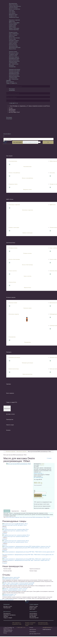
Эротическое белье (10, 242)
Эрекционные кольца (14, 17)
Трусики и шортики (13, 42)
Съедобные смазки (13, 54)
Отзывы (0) (23, 511)
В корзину (38, 495)
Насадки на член (13, 15)
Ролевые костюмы (13, 32)
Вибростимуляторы (13, 4)
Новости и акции (10, 424)
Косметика (11, 65)
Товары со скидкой (7, 617)
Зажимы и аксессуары (14, 28)
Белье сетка (12, 36)
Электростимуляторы (14, 29)
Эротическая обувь (13, 46)
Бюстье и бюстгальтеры (14, 37)
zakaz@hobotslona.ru (47, 627)
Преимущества (9, 419)
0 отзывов (49, 458)
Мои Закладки (33, 616)
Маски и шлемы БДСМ (14, 22)
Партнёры (5, 616)
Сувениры (8, 80)
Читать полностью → (38, 473)
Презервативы (12, 66)
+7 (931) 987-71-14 (13, 103)
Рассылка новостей (34, 617)
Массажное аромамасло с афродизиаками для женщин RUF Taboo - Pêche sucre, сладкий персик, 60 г (26, 560)
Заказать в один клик (38, 497)
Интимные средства (10, 297)
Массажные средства (14, 57)
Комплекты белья (13, 44)
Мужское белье (12, 48)
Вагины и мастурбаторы (14, 9)
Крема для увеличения (14, 61)
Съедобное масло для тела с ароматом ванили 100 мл (15, 542)
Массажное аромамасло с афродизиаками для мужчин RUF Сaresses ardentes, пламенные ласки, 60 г (26, 547)
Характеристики (15, 511)
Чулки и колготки (13, 43)
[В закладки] (43, 495)
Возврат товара (33, 607)
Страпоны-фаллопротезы (15, 6)
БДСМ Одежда (12, 26)
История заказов (33, 615)
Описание (7, 511)
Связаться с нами (34, 606)
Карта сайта (32, 609)
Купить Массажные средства (12, 517)
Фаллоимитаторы (13, 3)
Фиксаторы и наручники (14, 20)
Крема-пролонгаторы (14, 59)
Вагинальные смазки (13, 53)
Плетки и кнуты (12, 25)
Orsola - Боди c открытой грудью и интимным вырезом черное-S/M (17, 584)
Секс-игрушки (9, 155)
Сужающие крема (13, 62)
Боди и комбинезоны (14, 33)
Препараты (8, 352)
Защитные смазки (13, 55)
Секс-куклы (11, 10)
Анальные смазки (13, 51)
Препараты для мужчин (14, 70)
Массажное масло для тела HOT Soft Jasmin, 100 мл (14, 525)
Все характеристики (38, 477)
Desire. (48, 517)
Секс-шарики (12, 11)
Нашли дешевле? (38, 485)
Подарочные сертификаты (9, 615)
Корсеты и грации (13, 35)
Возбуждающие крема (14, 58)
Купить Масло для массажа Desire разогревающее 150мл (33, 517)
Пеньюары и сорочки (14, 40)
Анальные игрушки (13, 7)
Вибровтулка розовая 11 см (8, 595)
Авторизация (12, 90)
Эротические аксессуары (14, 47)
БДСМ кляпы (12, 21)
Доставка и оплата (10, 414)
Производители (6, 613)
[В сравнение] (45, 495)
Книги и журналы (10, 81)
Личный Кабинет (33, 613)
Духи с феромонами (13, 64)
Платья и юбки (12, 39)
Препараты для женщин (14, 69)
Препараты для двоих (14, 72)
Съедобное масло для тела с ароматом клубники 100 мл (15, 536)
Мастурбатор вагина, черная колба (10, 578)
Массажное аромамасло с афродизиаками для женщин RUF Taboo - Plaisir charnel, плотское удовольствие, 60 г (28, 554)
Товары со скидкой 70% (11, 83)
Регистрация (12, 88)
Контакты (8, 430)
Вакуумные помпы (13, 14)
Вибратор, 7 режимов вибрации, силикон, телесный (14, 590)
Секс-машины (12, 13)
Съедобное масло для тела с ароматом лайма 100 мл (14, 530)
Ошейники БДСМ (13, 24)
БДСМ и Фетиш (9, 199)
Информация (7, 408)
